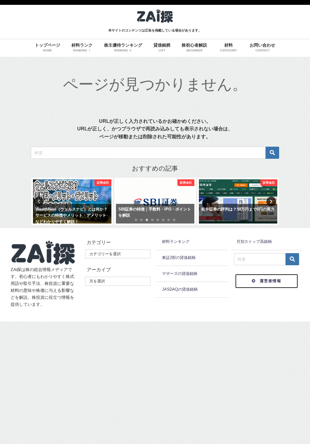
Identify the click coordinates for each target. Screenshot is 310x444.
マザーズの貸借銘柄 (179, 274)
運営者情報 (271, 281)
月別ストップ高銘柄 (254, 241)
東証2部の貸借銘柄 (179, 258)
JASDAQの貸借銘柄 (180, 289)
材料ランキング (176, 241)
